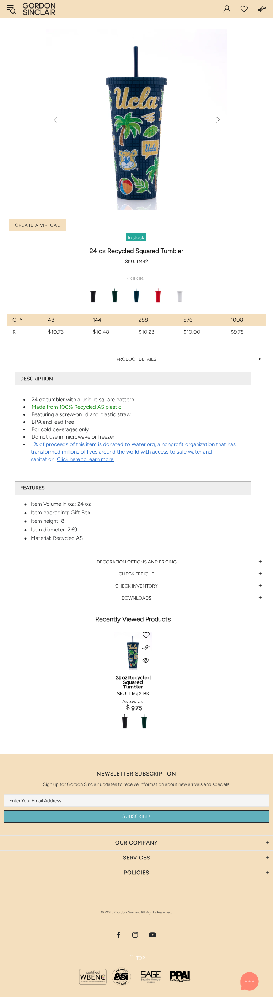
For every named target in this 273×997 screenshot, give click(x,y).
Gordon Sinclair (39, 9)
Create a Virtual (37, 225)
